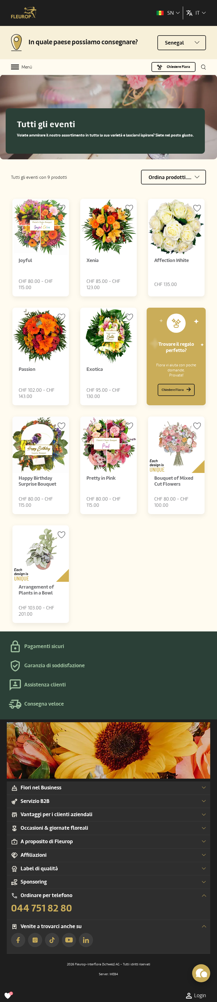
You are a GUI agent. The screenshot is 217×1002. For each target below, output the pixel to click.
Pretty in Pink (101, 478)
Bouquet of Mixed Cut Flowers (173, 481)
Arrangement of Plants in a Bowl (36, 590)
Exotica (94, 369)
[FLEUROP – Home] (23, 13)
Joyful (25, 260)
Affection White (171, 260)
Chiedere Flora (178, 67)
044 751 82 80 (41, 908)
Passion (27, 369)
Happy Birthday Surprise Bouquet (37, 481)
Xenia (92, 260)
